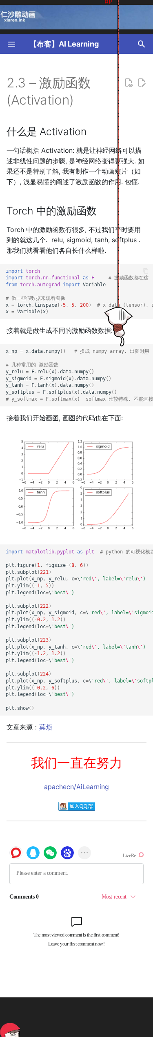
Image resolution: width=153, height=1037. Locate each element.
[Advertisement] (89, 1017)
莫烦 (45, 727)
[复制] (146, 271)
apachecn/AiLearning (76, 787)
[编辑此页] (141, 83)
